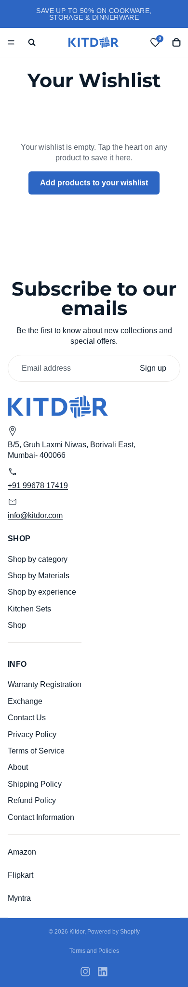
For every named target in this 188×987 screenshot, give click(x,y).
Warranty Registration (44, 685)
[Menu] (11, 42)
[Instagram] (85, 971)
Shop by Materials (38, 575)
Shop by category (37, 559)
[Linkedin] (102, 971)
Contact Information (41, 817)
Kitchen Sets (29, 609)
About (18, 768)
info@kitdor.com (35, 515)
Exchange (25, 701)
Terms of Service (36, 751)
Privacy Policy (32, 734)
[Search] (31, 42)
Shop (17, 625)
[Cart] (176, 42)
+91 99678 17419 (38, 485)
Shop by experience (42, 592)
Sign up (153, 368)
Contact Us (27, 718)
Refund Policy (32, 800)
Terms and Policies (94, 951)
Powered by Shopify (113, 931)
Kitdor (76, 931)
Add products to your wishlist (94, 183)
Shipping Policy (35, 784)
